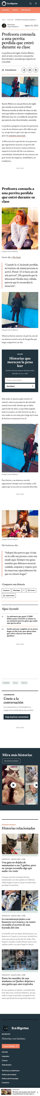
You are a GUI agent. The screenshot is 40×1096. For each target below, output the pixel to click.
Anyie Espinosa (12, 27)
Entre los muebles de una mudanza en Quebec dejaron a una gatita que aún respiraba (18, 981)
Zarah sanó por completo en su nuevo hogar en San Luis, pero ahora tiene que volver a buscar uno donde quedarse (22, 632)
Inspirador (5, 10)
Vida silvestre (25, 10)
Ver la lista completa (11, 761)
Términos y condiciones (10, 1070)
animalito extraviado (17, 136)
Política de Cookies (9, 1074)
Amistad (6, 683)
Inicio (3, 20)
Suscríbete (20, 386)
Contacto (5, 1082)
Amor (15, 683)
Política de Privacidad (10, 1078)
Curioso (15, 10)
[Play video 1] (13, 785)
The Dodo (16, 258)
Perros (24, 683)
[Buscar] (30, 3)
